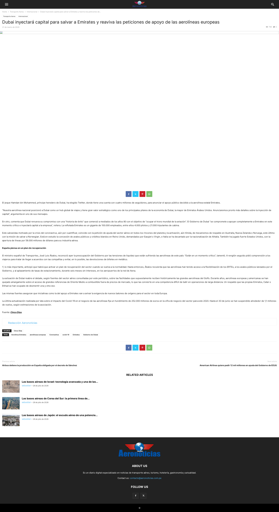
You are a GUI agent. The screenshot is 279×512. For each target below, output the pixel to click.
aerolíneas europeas (38, 335)
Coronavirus (54, 335)
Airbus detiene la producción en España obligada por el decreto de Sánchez (39, 365)
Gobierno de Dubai (90, 335)
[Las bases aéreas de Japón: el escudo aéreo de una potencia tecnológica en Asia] (11, 420)
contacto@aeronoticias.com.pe (145, 478)
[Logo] (139, 457)
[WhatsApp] (149, 194)
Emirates (76, 335)
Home (4, 12)
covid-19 (65, 335)
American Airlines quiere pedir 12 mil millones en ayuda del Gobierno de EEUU (238, 365)
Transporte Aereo (17, 12)
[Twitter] (135, 194)
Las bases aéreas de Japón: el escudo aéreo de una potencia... (60, 415)
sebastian (26, 385)
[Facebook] (129, 194)
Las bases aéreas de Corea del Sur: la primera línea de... (56, 398)
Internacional (32, 12)
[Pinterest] (142, 194)
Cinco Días (18, 331)
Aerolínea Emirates (18, 335)
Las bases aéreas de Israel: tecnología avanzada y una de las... (60, 381)
